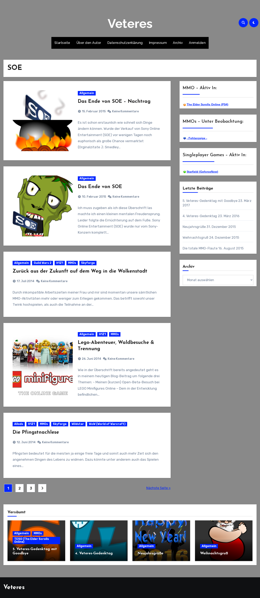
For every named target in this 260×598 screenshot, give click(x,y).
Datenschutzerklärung (125, 43)
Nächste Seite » (158, 488)
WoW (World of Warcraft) (107, 424)
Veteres (130, 23)
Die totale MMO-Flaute (200, 248)
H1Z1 (59, 263)
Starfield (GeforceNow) (202, 171)
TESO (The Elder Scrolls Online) (31, 540)
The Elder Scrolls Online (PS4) (207, 104)
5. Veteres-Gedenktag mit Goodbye (210, 201)
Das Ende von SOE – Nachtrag (114, 101)
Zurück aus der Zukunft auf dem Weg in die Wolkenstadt (80, 271)
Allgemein (86, 93)
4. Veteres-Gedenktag (200, 216)
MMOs (72, 263)
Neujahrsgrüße (194, 227)
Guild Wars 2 (42, 263)
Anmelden (197, 43)
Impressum (158, 43)
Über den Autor (88, 43)
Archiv (178, 43)
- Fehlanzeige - (197, 138)
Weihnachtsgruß (195, 237)
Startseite (62, 43)
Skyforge (88, 263)
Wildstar (78, 424)
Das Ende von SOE (100, 186)
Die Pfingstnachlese (36, 432)
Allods (18, 424)
